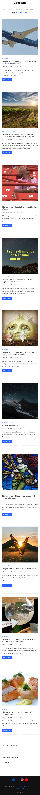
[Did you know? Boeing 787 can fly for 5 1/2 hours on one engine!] (20, 37)
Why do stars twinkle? (11, 425)
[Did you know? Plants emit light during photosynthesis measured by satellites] (20, 110)
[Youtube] (26, 779)
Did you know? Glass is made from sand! (19, 569)
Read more (6, 80)
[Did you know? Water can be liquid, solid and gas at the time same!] (20, 615)
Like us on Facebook (10, 745)
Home (3, 9)
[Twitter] (17, 779)
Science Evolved (7, 66)
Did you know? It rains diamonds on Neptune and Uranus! (17, 281)
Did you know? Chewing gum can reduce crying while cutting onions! (19, 354)
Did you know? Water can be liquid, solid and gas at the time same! (19, 640)
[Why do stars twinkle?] (20, 401)
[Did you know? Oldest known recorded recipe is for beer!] (20, 472)
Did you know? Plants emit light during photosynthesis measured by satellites (18, 135)
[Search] (38, 2)
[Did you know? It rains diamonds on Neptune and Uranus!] (20, 256)
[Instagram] (22, 779)
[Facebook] (13, 779)
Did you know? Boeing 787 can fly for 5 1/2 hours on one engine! (19, 63)
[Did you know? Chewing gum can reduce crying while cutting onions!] (20, 328)
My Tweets (5, 763)
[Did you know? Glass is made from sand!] (20, 544)
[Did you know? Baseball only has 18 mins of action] (20, 183)
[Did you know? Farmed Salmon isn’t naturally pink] (20, 688)
